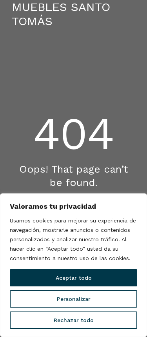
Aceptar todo (74, 278)
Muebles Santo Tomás (61, 14)
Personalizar (74, 299)
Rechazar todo (74, 320)
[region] (73, 265)
